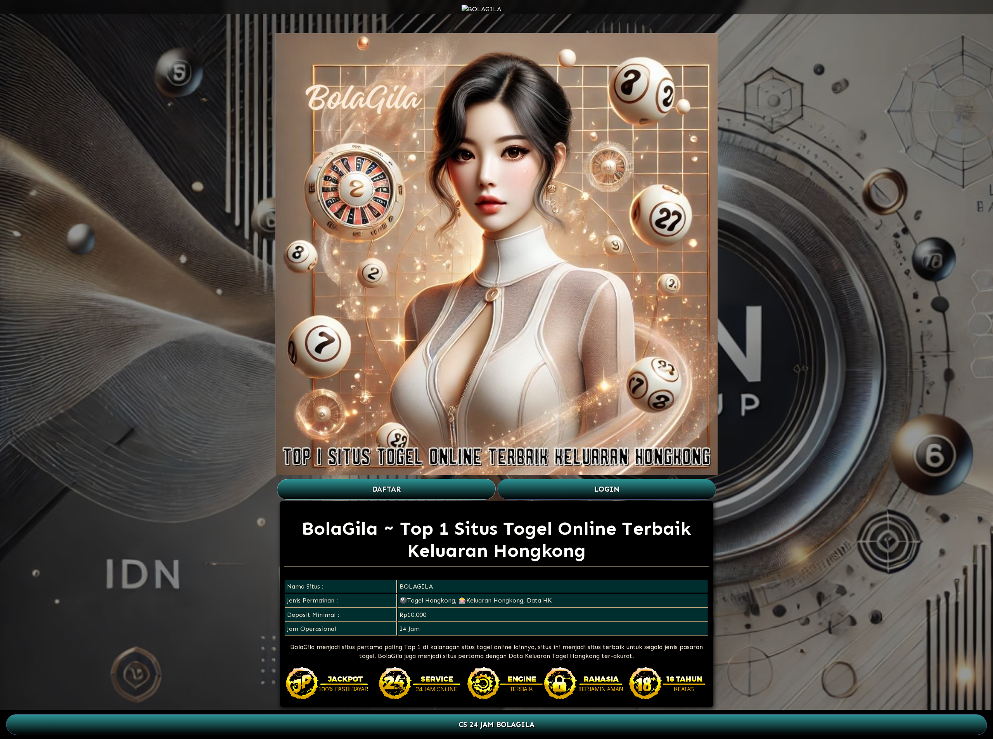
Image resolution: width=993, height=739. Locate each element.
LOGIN (606, 489)
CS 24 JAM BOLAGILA (496, 724)
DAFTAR (386, 489)
